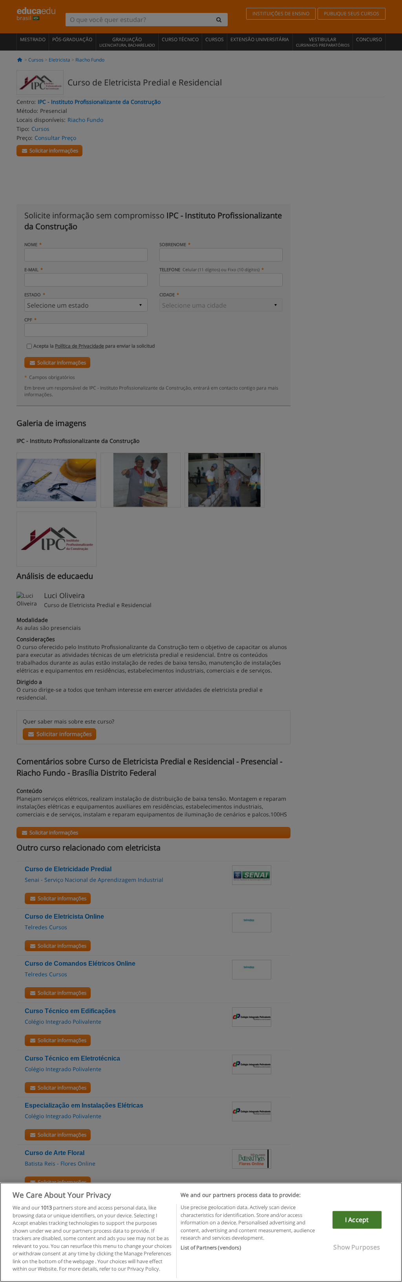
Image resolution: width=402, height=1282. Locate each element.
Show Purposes (356, 1247)
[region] (201, 1232)
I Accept (357, 1219)
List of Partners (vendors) (211, 1247)
